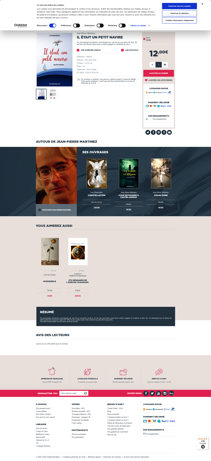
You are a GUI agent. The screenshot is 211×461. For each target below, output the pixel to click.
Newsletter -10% (78, 408)
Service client (159, 379)
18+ (37, 443)
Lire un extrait (131, 50)
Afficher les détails (138, 26)
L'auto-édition (41, 411)
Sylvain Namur (50, 275)
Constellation (96, 195)
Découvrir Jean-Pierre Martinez (56, 210)
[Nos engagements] (158, 119)
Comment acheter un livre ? (118, 420)
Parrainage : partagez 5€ (81, 417)
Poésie (49, 290)
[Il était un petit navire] (54, 86)
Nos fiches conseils (43, 414)
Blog (109, 411)
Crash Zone (161, 195)
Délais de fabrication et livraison (119, 423)
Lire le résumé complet (90, 50)
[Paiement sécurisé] (158, 107)
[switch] (76, 25)
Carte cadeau (77, 423)
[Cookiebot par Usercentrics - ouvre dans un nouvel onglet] (20, 25)
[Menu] (207, 437)
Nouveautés (40, 437)
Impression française (52, 379)
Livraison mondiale (87, 379)
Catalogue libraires (43, 446)
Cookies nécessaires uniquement (179, 20)
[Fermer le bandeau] (202, 4)
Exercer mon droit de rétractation (136, 457)
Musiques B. (49, 281)
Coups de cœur (42, 431)
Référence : (81, 57)
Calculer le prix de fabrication (118, 426)
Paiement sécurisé (123, 379)
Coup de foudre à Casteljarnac (129, 196)
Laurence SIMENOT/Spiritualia (77, 275)
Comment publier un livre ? (117, 417)
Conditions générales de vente (73, 457)
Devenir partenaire (79, 434)
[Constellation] (96, 173)
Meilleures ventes (42, 434)
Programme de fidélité (80, 420)
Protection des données (112, 457)
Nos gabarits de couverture (117, 432)
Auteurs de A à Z (42, 440)
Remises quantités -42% (81, 411)
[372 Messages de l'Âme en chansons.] (78, 251)
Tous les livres (41, 428)
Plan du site (111, 435)
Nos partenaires (78, 437)
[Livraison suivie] (158, 93)
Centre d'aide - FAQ (115, 408)
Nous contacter (113, 414)
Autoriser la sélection (179, 13)
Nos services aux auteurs (45, 417)
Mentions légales (94, 457)
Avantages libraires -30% (81, 414)
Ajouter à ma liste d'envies (160, 80)
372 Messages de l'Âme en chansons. (77, 281)
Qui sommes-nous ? (43, 408)
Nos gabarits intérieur (115, 429)
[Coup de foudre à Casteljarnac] (129, 173)
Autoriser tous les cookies (179, 6)
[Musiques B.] (50, 251)
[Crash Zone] (161, 173)
